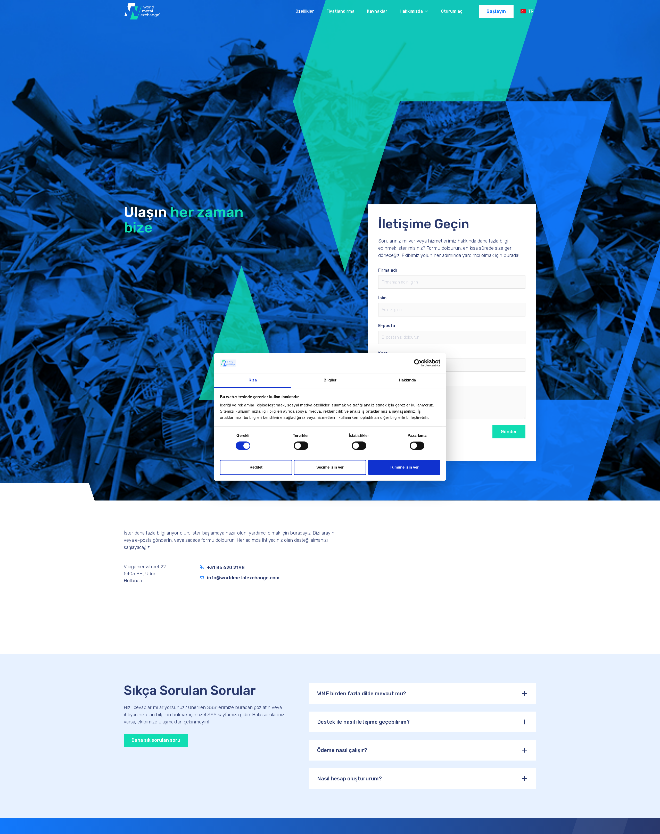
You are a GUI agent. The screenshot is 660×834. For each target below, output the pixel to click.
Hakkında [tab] (407, 380)
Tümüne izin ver (404, 467)
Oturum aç (451, 11)
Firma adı (387, 270)
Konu (383, 353)
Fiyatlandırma (340, 11)
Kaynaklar (377, 11)
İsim (382, 297)
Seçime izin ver (330, 467)
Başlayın (496, 11)
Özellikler (304, 11)
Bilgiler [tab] (330, 380)
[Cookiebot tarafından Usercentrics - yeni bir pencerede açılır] (417, 363)
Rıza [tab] (253, 380)
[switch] (301, 446)
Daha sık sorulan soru (155, 740)
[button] (414, 11)
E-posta (386, 325)
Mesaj (384, 380)
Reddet (256, 467)
